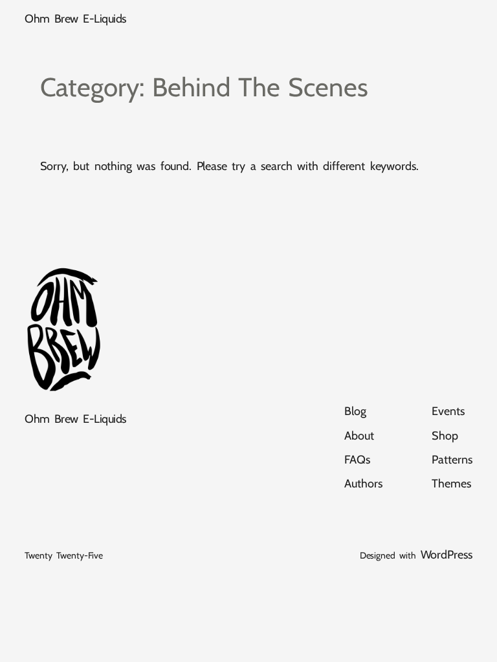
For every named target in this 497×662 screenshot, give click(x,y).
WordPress (446, 555)
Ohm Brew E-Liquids (75, 19)
